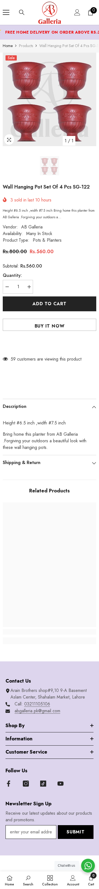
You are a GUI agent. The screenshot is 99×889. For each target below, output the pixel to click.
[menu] (6, 12)
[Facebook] (8, 783)
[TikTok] (43, 783)
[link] (49, 632)
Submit (76, 832)
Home (8, 45)
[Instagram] (25, 783)
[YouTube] (60, 783)
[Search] (21, 12)
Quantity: (12, 275)
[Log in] (77, 12)
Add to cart (50, 304)
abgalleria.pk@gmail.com (37, 711)
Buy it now (50, 326)
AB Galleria (32, 227)
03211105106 (37, 704)
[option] (49, 99)
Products (26, 45)
